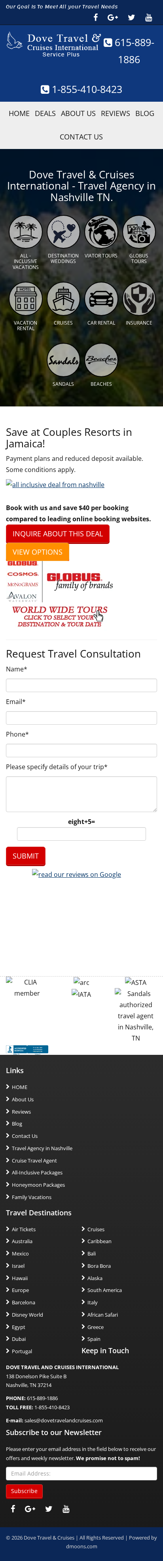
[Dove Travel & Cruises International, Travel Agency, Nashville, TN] (27, 1049)
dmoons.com (81, 1546)
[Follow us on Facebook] (95, 17)
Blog (144, 113)
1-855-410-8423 (85, 89)
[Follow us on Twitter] (131, 17)
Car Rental (101, 322)
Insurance (139, 322)
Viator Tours (101, 255)
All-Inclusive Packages (37, 1172)
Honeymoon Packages (38, 1184)
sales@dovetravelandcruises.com (64, 1420)
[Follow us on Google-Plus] (113, 17)
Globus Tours (138, 258)
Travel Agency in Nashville (42, 1148)
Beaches (101, 384)
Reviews (115, 113)
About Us (78, 113)
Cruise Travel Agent (34, 1160)
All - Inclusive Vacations (26, 261)
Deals (45, 113)
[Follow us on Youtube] (148, 17)
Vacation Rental (25, 325)
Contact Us (81, 136)
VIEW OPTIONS (38, 552)
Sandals (63, 384)
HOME (19, 113)
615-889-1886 (42, 1398)
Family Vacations (31, 1197)
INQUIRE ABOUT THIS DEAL (58, 533)
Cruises (63, 322)
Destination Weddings (63, 258)
